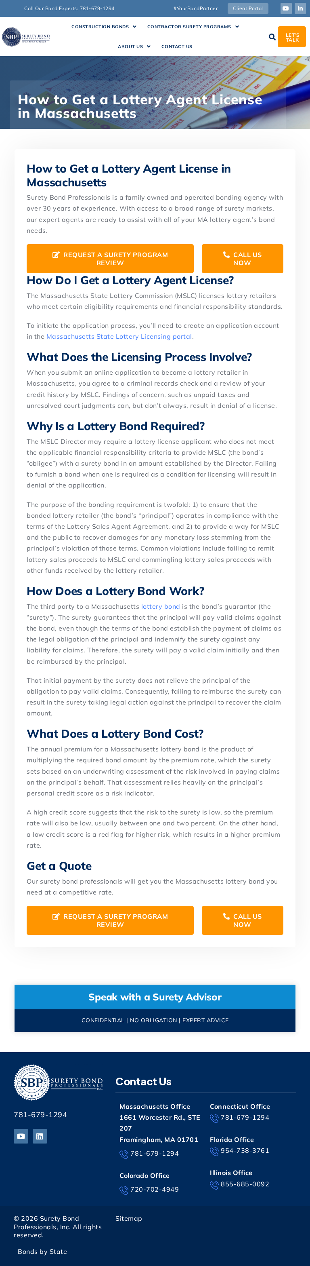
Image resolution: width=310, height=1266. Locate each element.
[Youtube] (286, 8)
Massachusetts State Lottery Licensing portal (119, 336)
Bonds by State (42, 1251)
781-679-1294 (40, 1114)
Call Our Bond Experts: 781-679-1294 (69, 8)
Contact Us (177, 46)
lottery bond (160, 606)
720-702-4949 (154, 1189)
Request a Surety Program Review (115, 259)
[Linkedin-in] (300, 8)
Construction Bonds (100, 27)
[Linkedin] (40, 1136)
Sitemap (128, 1218)
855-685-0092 (245, 1184)
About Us (130, 46)
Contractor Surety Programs (189, 27)
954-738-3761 (245, 1150)
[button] (104, 27)
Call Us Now (247, 259)
